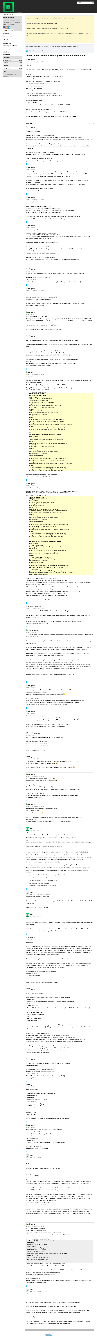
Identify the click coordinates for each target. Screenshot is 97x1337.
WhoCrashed (41, 392)
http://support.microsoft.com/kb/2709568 (37, 623)
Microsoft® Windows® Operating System (46, 412)
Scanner (6, 65)
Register (11, 30)
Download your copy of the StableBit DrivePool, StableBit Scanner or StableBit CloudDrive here (55, 46)
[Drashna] (29, 630)
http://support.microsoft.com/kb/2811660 (37, 741)
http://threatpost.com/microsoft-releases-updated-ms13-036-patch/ (44, 846)
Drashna (36, 630)
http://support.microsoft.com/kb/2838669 (37, 746)
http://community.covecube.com (47, 23)
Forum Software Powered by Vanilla (48, 1334)
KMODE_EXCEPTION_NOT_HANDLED (43, 407)
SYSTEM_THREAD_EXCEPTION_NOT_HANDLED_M (47, 512)
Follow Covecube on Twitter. (36, 51)
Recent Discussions (8, 36)
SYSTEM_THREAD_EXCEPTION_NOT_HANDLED (46, 554)
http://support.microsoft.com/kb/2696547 (37, 1205)
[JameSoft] (29, 606)
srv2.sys (60, 440)
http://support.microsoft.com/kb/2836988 (37, 743)
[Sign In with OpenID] (6, 27)
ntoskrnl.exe (43, 402)
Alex (31, 828)
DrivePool (7, 68)
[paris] (28, 59)
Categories (6, 33)
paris (33, 59)
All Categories (7, 60)
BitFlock (6, 62)
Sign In (5, 30)
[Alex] (27, 829)
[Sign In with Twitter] (9, 27)
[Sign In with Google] (4, 27)
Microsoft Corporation (41, 414)
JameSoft (37, 606)
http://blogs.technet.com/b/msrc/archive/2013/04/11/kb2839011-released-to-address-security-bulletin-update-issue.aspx (58, 842)
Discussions (18, 12)
